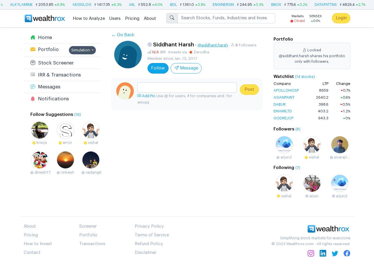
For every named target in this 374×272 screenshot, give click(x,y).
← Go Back (122, 35)
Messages (47, 86)
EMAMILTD (282, 111)
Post (249, 89)
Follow (158, 68)
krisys (41, 142)
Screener (88, 226)
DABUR (279, 104)
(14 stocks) (305, 77)
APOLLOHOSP (286, 90)
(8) (297, 129)
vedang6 (93, 172)
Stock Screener (54, 62)
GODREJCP (283, 118)
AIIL (130, 4)
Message (188, 68)
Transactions (92, 244)
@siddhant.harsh (213, 45)
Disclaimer (145, 252)
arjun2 (286, 157)
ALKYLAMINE (19, 4)
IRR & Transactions (58, 74)
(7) (297, 168)
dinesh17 (42, 172)
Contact (32, 252)
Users (115, 18)
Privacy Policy (149, 226)
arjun (313, 196)
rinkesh (67, 172)
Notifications (52, 98)
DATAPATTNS (324, 4)
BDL (171, 4)
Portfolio (47, 49)
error (67, 142)
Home (43, 37)
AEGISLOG (79, 4)
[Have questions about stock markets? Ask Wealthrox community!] (187, 87)
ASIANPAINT (284, 97)
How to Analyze (89, 18)
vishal (92, 142)
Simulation (81, 50)
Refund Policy (149, 244)
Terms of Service (152, 235)
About (150, 18)
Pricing (132, 18)
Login (341, 18)
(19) (77, 114)
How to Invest (38, 244)
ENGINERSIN (221, 4)
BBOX (274, 4)
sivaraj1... (341, 157)
